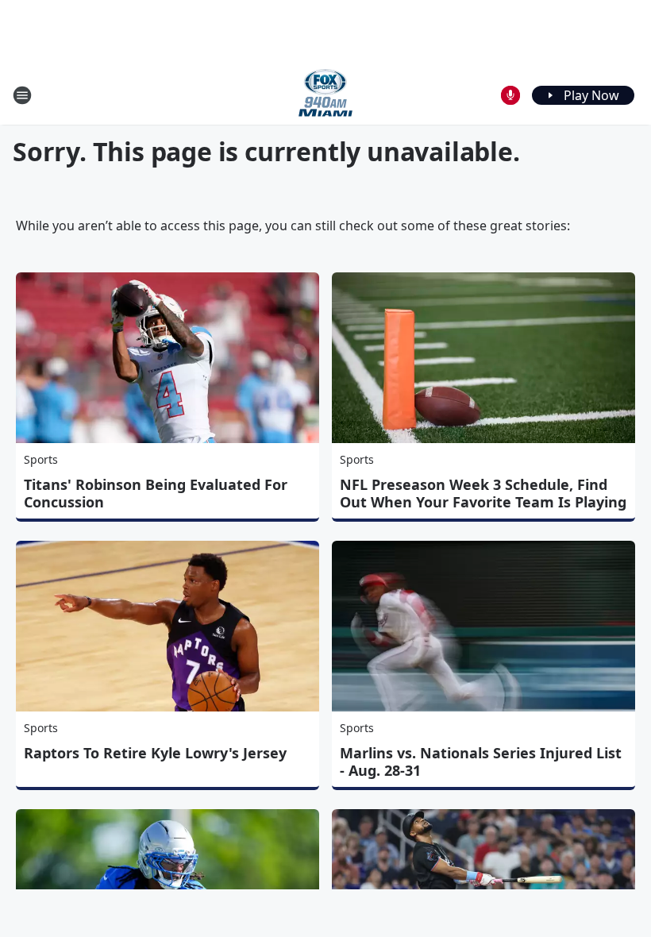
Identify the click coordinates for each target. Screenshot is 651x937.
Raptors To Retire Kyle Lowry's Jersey (155, 753)
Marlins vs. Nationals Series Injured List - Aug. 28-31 (481, 761)
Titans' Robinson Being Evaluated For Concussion (155, 493)
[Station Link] (325, 95)
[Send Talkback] (510, 95)
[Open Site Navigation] (22, 95)
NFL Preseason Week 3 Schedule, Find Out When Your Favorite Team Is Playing (483, 493)
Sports (41, 459)
